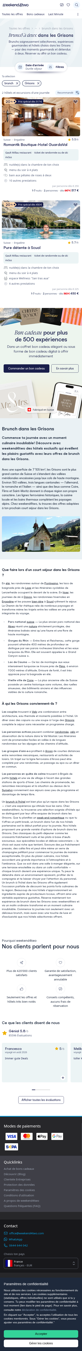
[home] (30, 5)
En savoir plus (65, 368)
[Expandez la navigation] (78, 14)
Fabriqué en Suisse (43, 409)
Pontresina (51, 583)
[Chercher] (76, 5)
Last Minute (55, 14)
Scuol (50, 601)
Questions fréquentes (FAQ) (22, 1206)
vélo (72, 731)
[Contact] (61, 5)
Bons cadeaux (35, 14)
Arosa (49, 751)
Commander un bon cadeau (26, 368)
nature (33, 626)
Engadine (8, 601)
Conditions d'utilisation (19, 1195)
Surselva (7, 790)
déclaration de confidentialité (39, 1309)
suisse (30, 621)
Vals (34, 711)
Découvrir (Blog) (15, 1174)
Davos (28, 596)
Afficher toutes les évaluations (41, 1100)
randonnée (62, 731)
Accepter (41, 1333)
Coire (30, 680)
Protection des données (19, 1184)
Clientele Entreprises (17, 1179)
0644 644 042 (18, 1245)
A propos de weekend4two (21, 1200)
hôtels (13, 777)
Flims (62, 666)
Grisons (69, 720)
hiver (65, 592)
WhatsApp (15, 1239)
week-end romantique (50, 817)
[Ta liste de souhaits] (68, 5)
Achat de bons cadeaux (19, 1169)
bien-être (37, 601)
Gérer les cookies (41, 1343)
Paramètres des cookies (19, 1190)
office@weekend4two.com (26, 1233)
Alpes (11, 626)
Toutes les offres (12, 14)
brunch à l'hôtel (15, 801)
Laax (28, 587)
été (8, 583)
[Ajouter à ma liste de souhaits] (75, 102)
